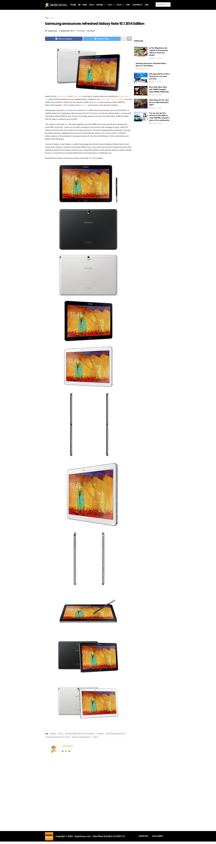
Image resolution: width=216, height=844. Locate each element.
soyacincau (67, 745)
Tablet (95, 737)
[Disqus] (88, 794)
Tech (110, 5)
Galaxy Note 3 (62, 96)
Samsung (100, 733)
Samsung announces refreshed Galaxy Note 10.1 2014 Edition (151, 64)
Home (47, 18)
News (85, 5)
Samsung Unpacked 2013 (81, 737)
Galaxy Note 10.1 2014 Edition (112, 99)
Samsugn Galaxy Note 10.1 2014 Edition (79, 733)
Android (53, 733)
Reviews (99, 5)
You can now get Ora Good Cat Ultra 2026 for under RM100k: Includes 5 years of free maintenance (159, 116)
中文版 (73, 5)
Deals (91, 5)
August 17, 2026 (156, 108)
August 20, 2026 (156, 95)
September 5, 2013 (143, 69)
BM (79, 5)
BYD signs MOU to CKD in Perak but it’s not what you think (159, 76)
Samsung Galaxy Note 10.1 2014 (58, 737)
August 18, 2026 (156, 58)
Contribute (137, 5)
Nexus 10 (84, 105)
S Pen (60, 733)
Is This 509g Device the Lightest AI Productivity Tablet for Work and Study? (158, 51)
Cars (128, 5)
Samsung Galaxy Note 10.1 (116, 733)
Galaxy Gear (77, 96)
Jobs (147, 5)
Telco (118, 5)
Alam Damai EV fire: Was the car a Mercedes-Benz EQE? (159, 102)
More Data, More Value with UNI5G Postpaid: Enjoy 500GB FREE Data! (159, 89)
